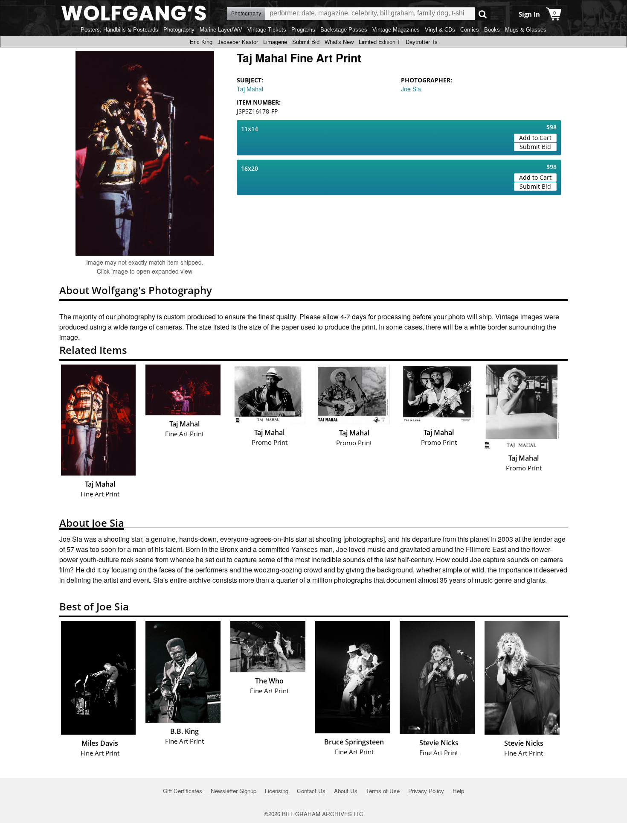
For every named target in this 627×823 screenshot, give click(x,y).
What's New (339, 42)
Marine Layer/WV (221, 29)
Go (483, 13)
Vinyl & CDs (440, 29)
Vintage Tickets (266, 29)
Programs (303, 29)
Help (458, 790)
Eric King (201, 42)
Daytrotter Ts (422, 42)
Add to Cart (535, 138)
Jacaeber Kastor (238, 42)
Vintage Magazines (396, 29)
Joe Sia (411, 89)
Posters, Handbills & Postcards (119, 29)
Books (492, 29)
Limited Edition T (380, 42)
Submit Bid (305, 42)
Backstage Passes (343, 29)
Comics (469, 29)
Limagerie (275, 42)
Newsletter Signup (233, 790)
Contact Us (311, 790)
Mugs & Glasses (525, 29)
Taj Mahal (250, 89)
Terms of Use (383, 790)
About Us (345, 790)
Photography (178, 29)
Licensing (276, 790)
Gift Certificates (182, 790)
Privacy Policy (426, 790)
